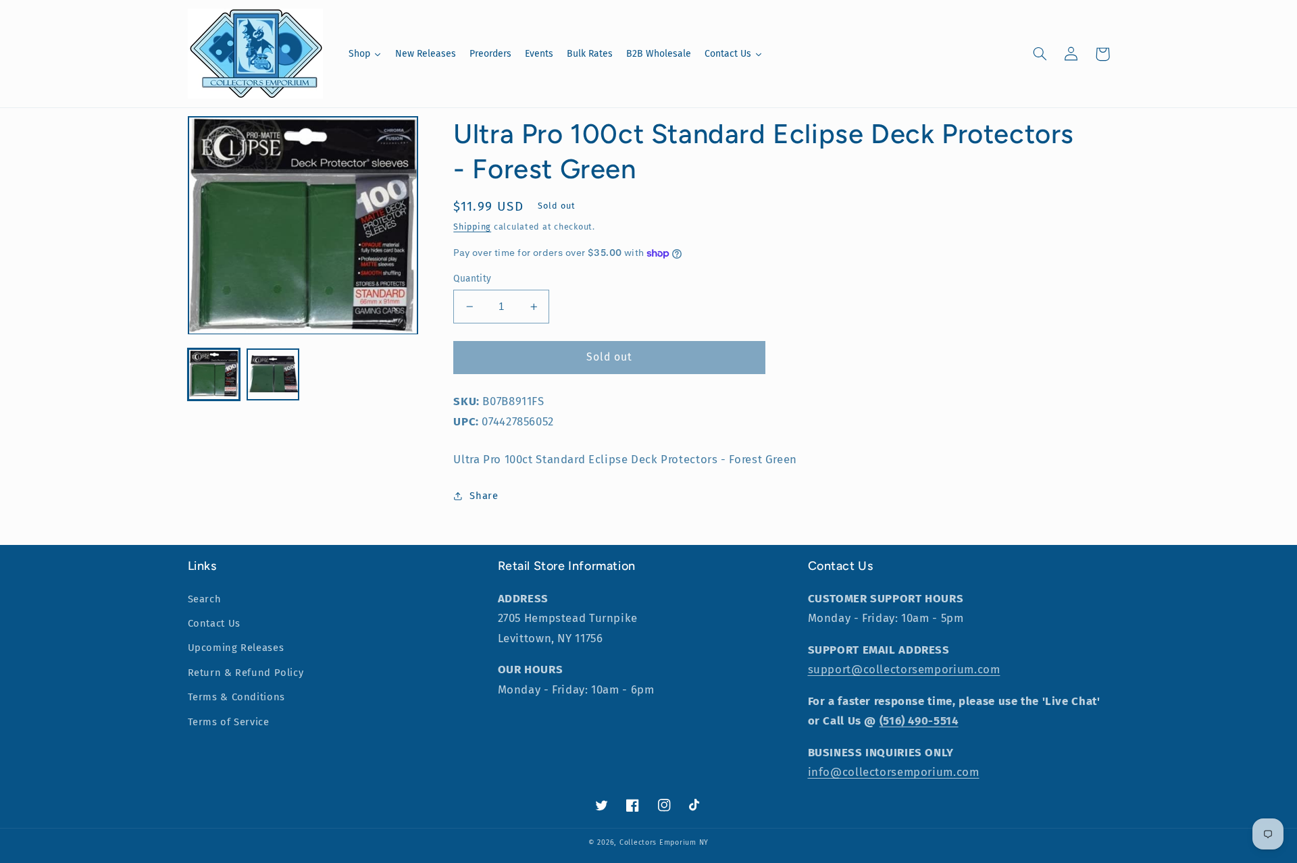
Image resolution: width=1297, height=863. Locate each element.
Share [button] (483, 496)
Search (205, 599)
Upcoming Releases (236, 648)
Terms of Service (229, 722)
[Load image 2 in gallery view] (273, 375)
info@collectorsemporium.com (894, 772)
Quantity (472, 278)
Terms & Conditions (236, 697)
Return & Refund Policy (246, 672)
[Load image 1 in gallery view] (214, 375)
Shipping (472, 226)
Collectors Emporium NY (664, 842)
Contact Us (214, 623)
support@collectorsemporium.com (904, 669)
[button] (1040, 54)
